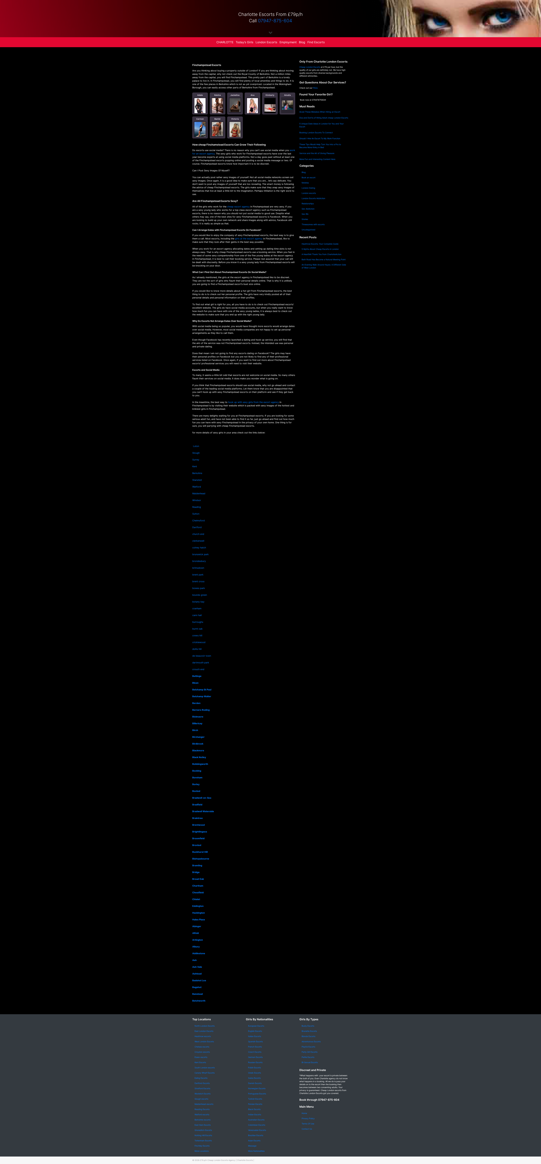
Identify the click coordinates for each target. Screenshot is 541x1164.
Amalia (287, 95)
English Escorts (255, 1031)
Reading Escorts (202, 1109)
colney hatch (199, 547)
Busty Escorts (308, 1026)
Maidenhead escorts (204, 1104)
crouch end (198, 669)
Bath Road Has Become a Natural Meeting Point (324, 259)
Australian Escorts (256, 1119)
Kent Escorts (200, 1062)
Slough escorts (201, 1099)
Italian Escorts (254, 1036)
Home (304, 1113)
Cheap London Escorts (309, 67)
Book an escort (308, 177)
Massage (252, 1146)
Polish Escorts (254, 1067)
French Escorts (255, 1047)
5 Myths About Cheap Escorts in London (320, 249)
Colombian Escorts (256, 1125)
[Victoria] (235, 131)
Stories (305, 219)
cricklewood (198, 642)
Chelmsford (198, 520)
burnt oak (197, 628)
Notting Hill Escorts (203, 1135)
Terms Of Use (308, 1123)
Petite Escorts (308, 1057)
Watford (196, 486)
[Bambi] (217, 129)
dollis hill (197, 649)
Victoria (235, 119)
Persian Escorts (255, 1104)
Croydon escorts (202, 1052)
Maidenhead (198, 493)
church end (198, 534)
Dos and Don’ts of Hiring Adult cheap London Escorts (323, 118)
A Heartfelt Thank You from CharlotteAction (321, 254)
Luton (196, 446)
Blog (302, 42)
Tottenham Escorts (203, 1140)
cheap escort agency (238, 206)
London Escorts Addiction (313, 198)
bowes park (198, 588)
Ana (252, 95)
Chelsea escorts (202, 1047)
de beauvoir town (202, 655)
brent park (197, 574)
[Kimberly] (270, 108)
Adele (200, 95)
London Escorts (266, 42)
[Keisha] (217, 105)
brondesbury (199, 561)
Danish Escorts (255, 1083)
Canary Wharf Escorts (205, 1073)
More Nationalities (256, 1151)
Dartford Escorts (202, 1083)
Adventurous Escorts (311, 1041)
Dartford (197, 527)
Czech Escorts (254, 1052)
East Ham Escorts (203, 1125)
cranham (196, 608)
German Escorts (255, 1057)
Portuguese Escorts (257, 1093)
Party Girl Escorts (309, 1052)
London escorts (309, 193)
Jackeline (235, 95)
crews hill (197, 635)
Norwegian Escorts (256, 1088)
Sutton (195, 513)
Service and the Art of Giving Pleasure (316, 153)
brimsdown (198, 567)
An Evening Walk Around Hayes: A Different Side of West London (324, 266)
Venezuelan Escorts (257, 1130)
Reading (196, 507)
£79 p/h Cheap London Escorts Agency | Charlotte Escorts (226, 1160)
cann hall (197, 615)
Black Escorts (254, 1109)
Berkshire (197, 473)
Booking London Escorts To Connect (316, 132)
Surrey (195, 459)
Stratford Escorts (202, 1088)
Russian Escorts (255, 1062)
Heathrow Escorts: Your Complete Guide (320, 244)
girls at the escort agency (248, 238)
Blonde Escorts (308, 1036)
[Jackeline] (235, 105)
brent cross (198, 581)
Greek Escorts (254, 1073)
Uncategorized (308, 229)
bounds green (199, 594)
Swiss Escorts (254, 1078)
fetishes (305, 182)
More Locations (202, 1151)
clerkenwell (198, 540)
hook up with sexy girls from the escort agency (253, 402)
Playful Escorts (308, 1047)
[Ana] (252, 106)
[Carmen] (200, 129)
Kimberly (270, 95)
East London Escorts (204, 1031)
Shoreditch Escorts (203, 1130)
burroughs (197, 622)
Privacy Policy (308, 1118)
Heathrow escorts (203, 1036)
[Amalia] (287, 105)
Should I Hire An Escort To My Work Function (319, 138)
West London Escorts (204, 1041)
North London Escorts (205, 1026)
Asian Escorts (254, 1140)
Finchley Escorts (202, 1146)
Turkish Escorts (255, 1099)
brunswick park (200, 554)
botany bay (198, 601)
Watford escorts (202, 1114)
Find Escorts (316, 42)
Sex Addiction (308, 209)
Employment (288, 42)
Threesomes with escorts (313, 224)
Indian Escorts (254, 1114)
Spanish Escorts (255, 1041)
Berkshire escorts (202, 1119)
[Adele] (200, 106)
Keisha (217, 95)
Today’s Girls (244, 42)
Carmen (200, 119)
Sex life (305, 214)
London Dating (308, 188)
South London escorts (205, 1067)
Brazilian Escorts (255, 1135)
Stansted (197, 480)
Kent (194, 466)
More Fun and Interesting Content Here (317, 159)
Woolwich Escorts (202, 1093)
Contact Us (307, 1129)
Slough (196, 452)
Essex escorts (201, 1057)
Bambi (217, 119)
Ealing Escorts (201, 1078)
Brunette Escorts (309, 1031)
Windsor (196, 500)
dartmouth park (200, 662)
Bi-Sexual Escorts (310, 1062)
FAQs (315, 88)
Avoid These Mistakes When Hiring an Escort (319, 112)
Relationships (308, 203)
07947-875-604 (275, 20)
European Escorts (256, 1026)
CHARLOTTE (224, 42)
